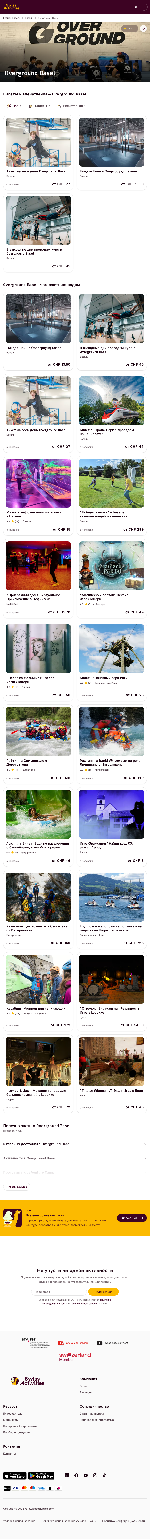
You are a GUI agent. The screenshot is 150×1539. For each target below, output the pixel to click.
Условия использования (84, 1303)
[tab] (13, 106)
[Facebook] (76, 1476)
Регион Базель (11, 18)
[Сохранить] (143, 28)
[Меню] (144, 7)
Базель (29, 18)
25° (130, 28)
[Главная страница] (11, 7)
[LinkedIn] (67, 1476)
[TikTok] (104, 1476)
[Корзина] (135, 7)
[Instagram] (95, 1476)
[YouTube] (86, 1476)
